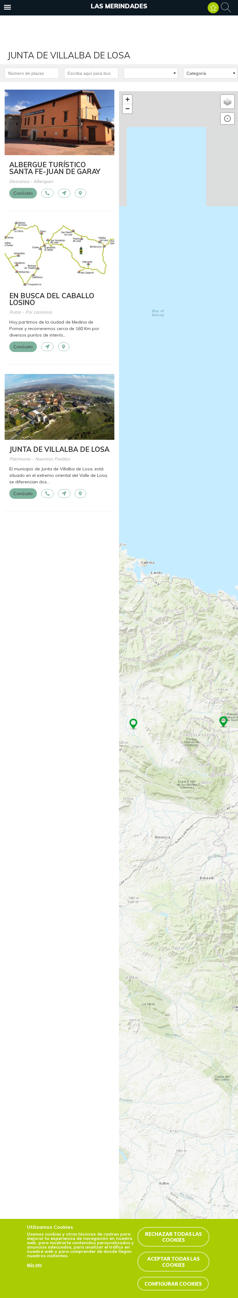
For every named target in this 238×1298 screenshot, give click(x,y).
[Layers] (227, 101)
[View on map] (80, 193)
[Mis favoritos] (213, 7)
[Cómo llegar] (64, 193)
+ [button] (128, 99)
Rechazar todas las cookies (173, 1237)
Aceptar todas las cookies (173, 1261)
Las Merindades (119, 6)
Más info (34, 1265)
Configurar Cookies (173, 1284)
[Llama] (47, 193)
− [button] (128, 108)
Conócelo (23, 193)
